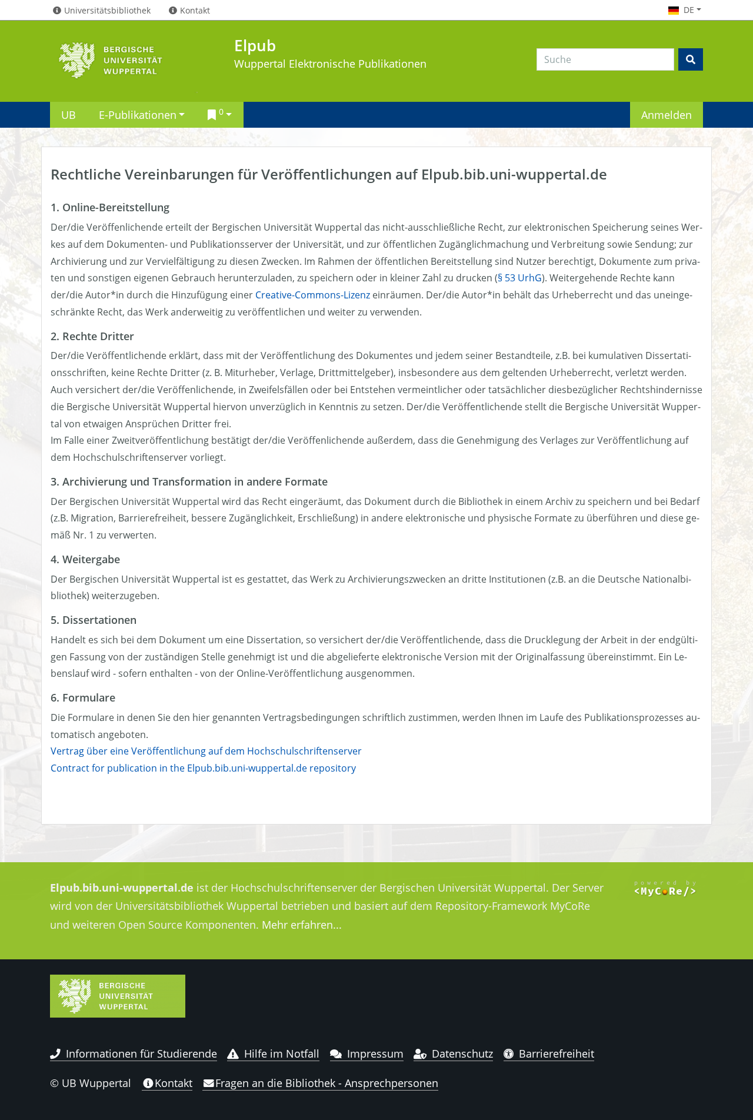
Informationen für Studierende (141, 1053)
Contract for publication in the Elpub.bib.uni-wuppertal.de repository (203, 768)
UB (68, 114)
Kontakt (173, 1083)
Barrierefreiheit (556, 1053)
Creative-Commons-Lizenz (312, 294)
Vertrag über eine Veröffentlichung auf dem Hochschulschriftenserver (206, 751)
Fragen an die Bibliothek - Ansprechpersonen (326, 1083)
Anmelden (666, 114)
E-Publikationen (137, 114)
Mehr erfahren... (302, 925)
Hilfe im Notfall (281, 1053)
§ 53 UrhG (520, 277)
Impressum (375, 1053)
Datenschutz (462, 1053)
